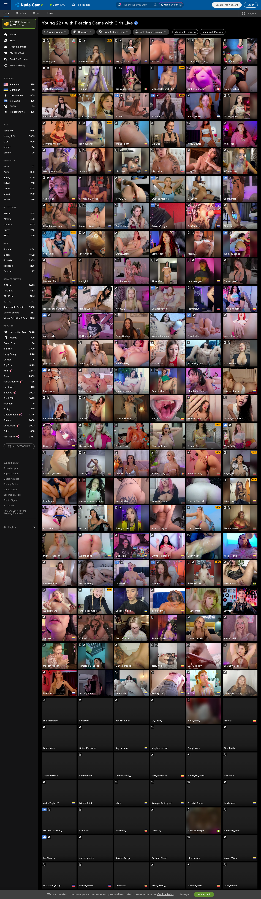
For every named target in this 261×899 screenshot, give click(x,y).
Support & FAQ (11, 463)
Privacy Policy (11, 484)
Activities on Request (151, 32)
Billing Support (11, 468)
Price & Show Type (114, 32)
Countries (83, 32)
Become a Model (12, 495)
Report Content (11, 473)
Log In (251, 5)
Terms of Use (10, 489)
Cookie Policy (165, 894)
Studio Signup (11, 500)
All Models (9, 505)
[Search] (155, 4)
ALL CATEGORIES (21, 446)
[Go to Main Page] (29, 5)
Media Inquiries (11, 479)
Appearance (55, 32)
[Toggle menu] (5, 5)
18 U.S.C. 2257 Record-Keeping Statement (15, 512)
